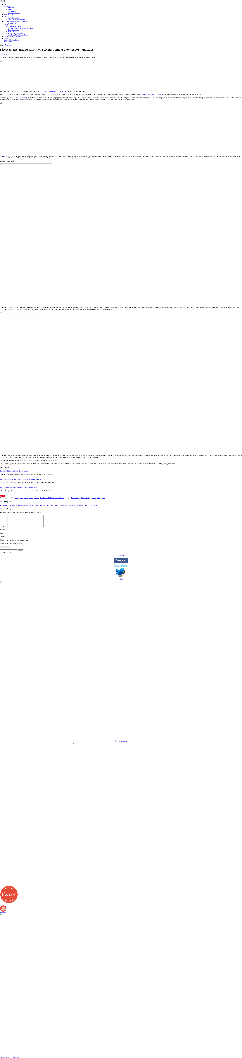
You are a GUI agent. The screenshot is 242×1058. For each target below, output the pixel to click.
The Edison (6, 156)
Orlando (36, 498)
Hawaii (6, 38)
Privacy (10, 9)
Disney (6, 25)
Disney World (24, 498)
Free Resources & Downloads (13, 36)
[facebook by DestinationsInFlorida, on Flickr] (121, 562)
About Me (7, 6)
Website (2, 536)
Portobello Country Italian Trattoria (150, 94)
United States (44, 498)
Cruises (6, 16)
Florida (31, 498)
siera (103, 498)
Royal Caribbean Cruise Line (16, 19)
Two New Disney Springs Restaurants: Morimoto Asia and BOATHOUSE (22, 479)
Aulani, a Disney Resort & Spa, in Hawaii (20, 28)
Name (2, 529)
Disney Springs (43, 91)
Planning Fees (12, 11)
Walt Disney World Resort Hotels (18, 35)
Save (3, 496)
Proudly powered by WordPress (9, 1057)
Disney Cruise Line (13, 18)
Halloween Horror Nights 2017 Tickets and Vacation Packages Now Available (24, 505)
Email (2, 533)
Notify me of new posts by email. (12, 543)
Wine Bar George (22, 98)
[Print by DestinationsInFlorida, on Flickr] (121, 579)
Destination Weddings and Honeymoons (16, 21)
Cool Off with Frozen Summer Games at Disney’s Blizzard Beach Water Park (73, 505)
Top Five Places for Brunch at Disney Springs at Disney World (19, 487)
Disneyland (11, 31)
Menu (2, 1)
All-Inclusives (12, 23)
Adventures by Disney (14, 26)
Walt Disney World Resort (15, 33)
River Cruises (8, 42)
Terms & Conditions (14, 13)
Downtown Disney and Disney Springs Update (14, 471)
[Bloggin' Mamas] (121, 741)
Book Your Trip (8, 14)
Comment (3, 526)
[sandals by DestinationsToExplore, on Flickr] (121, 555)
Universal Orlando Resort (11, 40)
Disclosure (11, 8)
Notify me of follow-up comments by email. (15, 540)
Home (5, 4)
